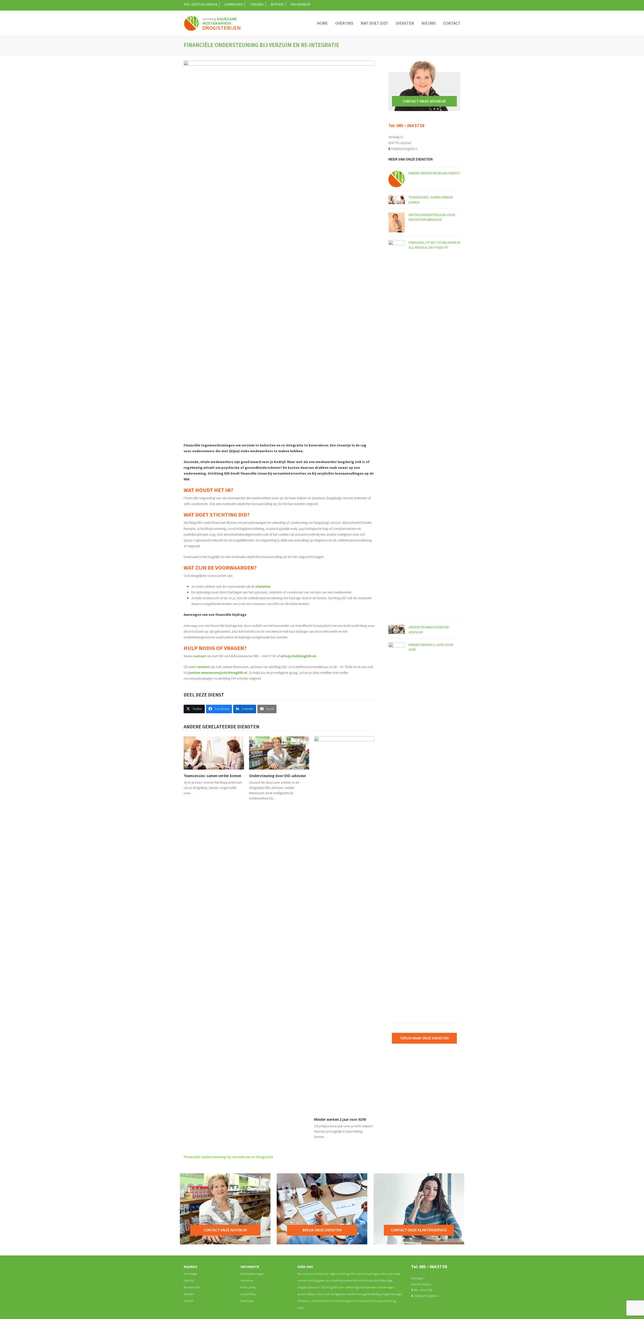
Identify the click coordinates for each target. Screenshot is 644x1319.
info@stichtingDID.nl (297, 656)
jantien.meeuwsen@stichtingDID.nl (217, 672)
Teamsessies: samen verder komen (212, 775)
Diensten (189, 1294)
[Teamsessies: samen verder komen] (214, 752)
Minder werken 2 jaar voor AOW (340, 1119)
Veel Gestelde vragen (252, 1274)
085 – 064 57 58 (422, 1290)
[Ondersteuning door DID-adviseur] (279, 752)
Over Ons (189, 1280)
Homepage (190, 1274)
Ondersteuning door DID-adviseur (277, 775)
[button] (194, 709)
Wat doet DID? (192, 1287)
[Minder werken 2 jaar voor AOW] (344, 924)
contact (199, 656)
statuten (262, 586)
